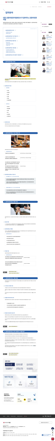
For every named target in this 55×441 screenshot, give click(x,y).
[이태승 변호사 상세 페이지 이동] (47, 70)
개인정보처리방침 (13, 416)
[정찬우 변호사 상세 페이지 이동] (47, 43)
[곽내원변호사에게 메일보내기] (51, 61)
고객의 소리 (25, 416)
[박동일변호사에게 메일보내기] (51, 48)
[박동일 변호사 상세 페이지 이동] (47, 50)
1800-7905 (8, 426)
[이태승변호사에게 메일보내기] (51, 68)
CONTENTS (33, 28)
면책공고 (4, 416)
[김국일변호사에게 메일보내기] (51, 35)
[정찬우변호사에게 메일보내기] (51, 41)
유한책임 (8, 416)
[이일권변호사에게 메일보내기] (51, 55)
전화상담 (52, 435)
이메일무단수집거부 (19, 416)
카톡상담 (52, 433)
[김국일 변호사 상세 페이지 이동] (47, 37)
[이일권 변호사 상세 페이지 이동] (47, 57)
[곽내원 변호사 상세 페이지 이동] (47, 63)
